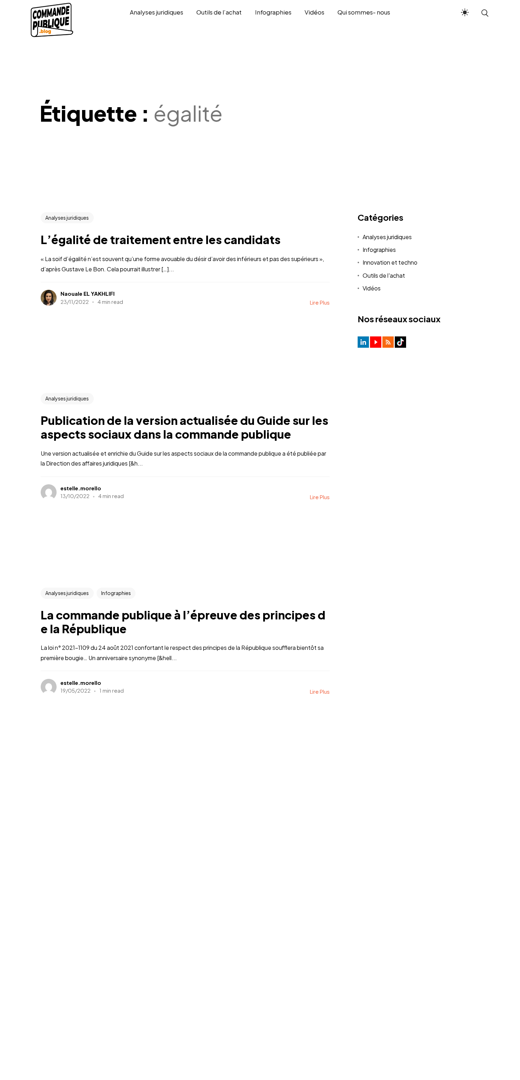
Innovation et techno (390, 262)
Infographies (116, 593)
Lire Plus (320, 302)
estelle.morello (80, 488)
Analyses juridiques (67, 217)
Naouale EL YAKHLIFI (87, 293)
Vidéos (372, 288)
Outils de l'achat (384, 275)
